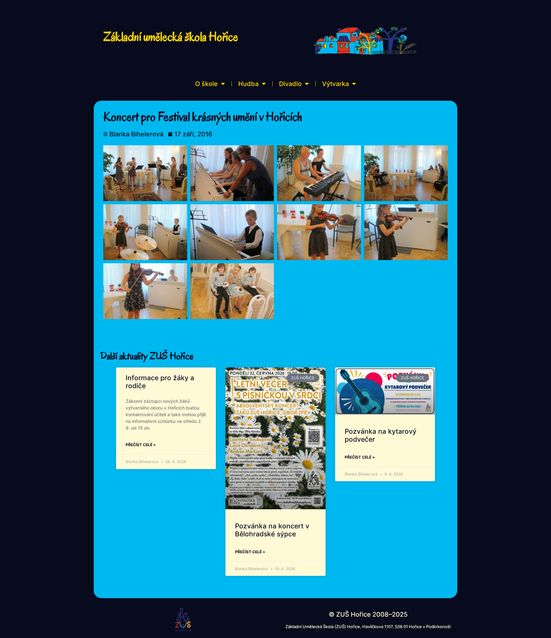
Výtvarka (335, 84)
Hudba (248, 84)
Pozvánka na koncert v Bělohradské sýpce (272, 530)
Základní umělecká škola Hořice (170, 36)
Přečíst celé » (141, 444)
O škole (206, 84)
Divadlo (290, 84)
